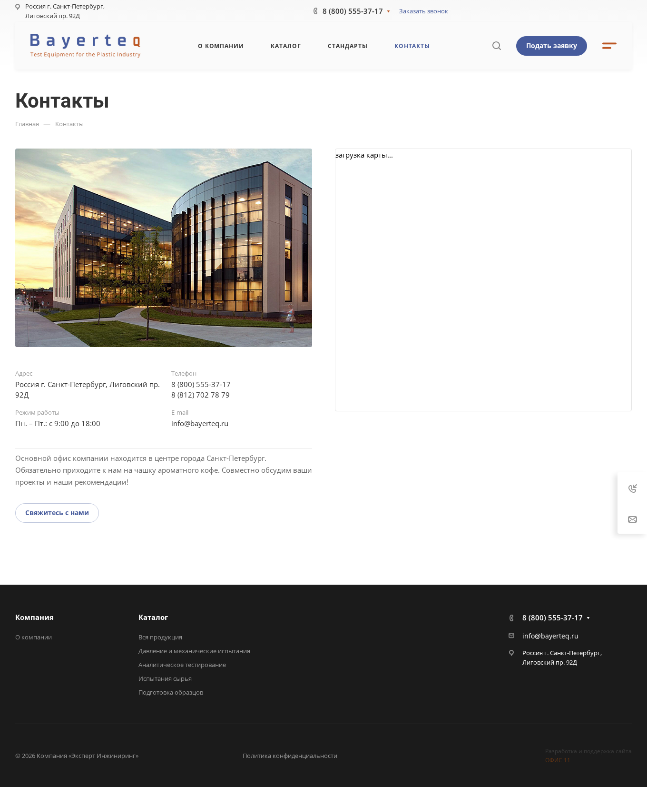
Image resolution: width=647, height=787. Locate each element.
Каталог (153, 617)
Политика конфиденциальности (290, 755)
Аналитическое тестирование (182, 664)
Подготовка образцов (170, 692)
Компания (34, 617)
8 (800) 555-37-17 (353, 11)
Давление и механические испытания (194, 651)
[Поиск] (496, 45)
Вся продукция (160, 637)
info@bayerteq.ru (199, 423)
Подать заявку (551, 45)
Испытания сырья (165, 678)
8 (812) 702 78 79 (200, 394)
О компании (33, 637)
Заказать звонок (423, 11)
